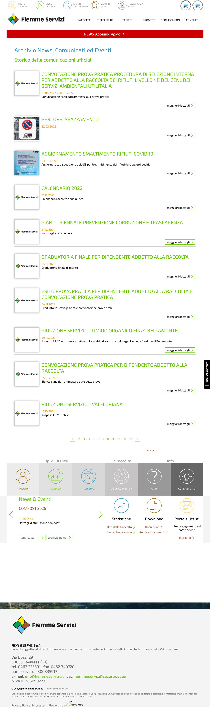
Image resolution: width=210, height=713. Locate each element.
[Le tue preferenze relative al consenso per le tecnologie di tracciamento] (207, 374)
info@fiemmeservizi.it (44, 676)
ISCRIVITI (185, 537)
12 (130, 438)
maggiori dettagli (178, 105)
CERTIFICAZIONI (170, 20)
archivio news (57, 537)
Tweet (150, 450)
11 (125, 438)
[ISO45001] (197, 9)
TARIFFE (127, 20)
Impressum (39, 705)
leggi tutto (27, 537)
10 (118, 438)
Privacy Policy (20, 705)
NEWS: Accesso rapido (102, 34)
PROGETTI (149, 20)
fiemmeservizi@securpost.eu (100, 676)
